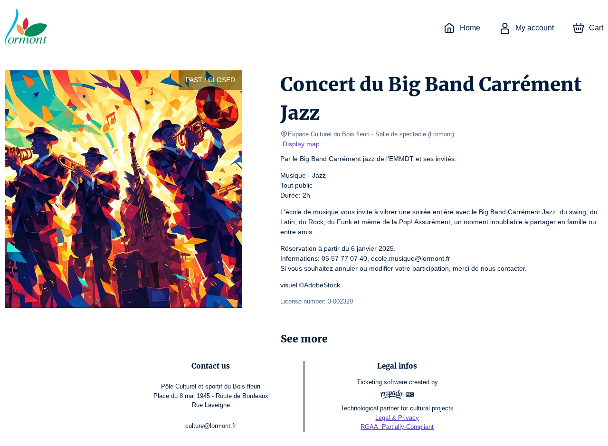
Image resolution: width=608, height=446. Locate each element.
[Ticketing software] (397, 395)
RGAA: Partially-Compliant (397, 426)
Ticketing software (382, 382)
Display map (301, 144)
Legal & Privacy (397, 417)
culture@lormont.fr (210, 425)
